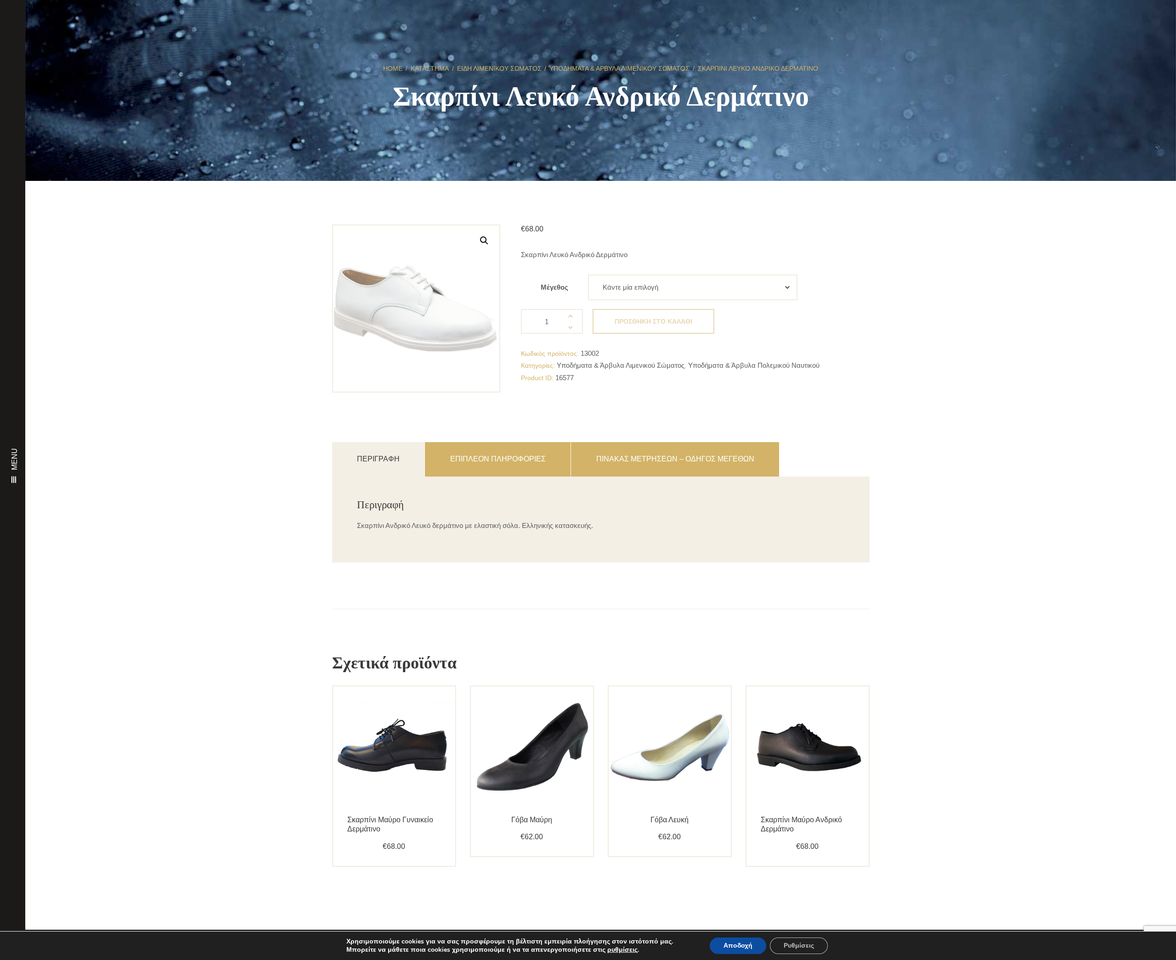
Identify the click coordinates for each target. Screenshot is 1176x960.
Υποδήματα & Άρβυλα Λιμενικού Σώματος (619, 68)
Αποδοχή (738, 945)
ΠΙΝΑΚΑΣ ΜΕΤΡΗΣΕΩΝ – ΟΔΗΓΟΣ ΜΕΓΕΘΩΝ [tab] (675, 459)
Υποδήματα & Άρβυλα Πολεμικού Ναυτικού (754, 365)
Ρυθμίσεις (799, 945)
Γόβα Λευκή (669, 820)
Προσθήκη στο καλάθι (653, 321)
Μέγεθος (554, 287)
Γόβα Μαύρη (531, 820)
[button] (484, 240)
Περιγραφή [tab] (378, 459)
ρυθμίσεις (622, 950)
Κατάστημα (430, 68)
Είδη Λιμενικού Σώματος (499, 68)
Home (392, 68)
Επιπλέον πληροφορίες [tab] (498, 459)
